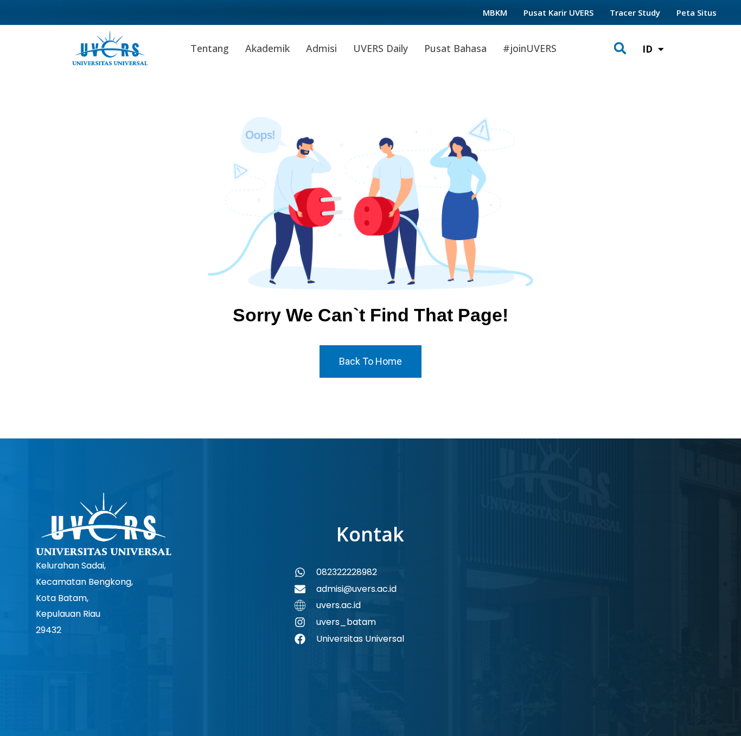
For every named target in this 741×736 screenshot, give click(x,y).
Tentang (209, 48)
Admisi (321, 48)
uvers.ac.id (338, 605)
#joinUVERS (530, 48)
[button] (620, 48)
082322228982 (346, 572)
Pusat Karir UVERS (558, 12)
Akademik (267, 48)
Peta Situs (696, 12)
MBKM (495, 12)
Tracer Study (635, 12)
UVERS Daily (380, 48)
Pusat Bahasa (455, 48)
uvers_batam (346, 622)
